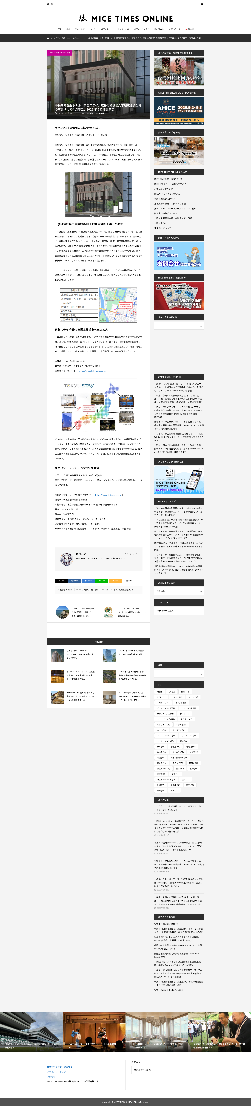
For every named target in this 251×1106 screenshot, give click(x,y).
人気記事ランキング (163, 188)
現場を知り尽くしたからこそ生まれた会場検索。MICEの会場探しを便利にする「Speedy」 (177, 938)
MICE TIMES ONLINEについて (168, 178)
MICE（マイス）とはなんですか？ (170, 183)
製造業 (175, 785)
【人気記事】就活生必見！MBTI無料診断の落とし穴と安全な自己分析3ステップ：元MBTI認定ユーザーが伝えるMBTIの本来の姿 (178, 523)
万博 (183, 741)
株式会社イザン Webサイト (61, 1066)
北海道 (191, 746)
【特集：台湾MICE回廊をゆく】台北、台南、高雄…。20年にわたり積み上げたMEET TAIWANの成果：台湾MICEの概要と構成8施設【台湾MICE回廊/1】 (179, 399)
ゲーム (184, 713)
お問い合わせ (174, 29)
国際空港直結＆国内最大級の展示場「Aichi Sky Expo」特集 (176, 955)
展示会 (178, 763)
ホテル (181, 724)
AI (159, 691)
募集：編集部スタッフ (164, 198)
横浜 (185, 779)
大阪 (194, 752)
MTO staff (69, 590)
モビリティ (179, 730)
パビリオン (163, 724)
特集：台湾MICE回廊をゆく (167, 923)
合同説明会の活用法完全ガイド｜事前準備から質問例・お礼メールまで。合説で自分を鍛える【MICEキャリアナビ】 (178, 569)
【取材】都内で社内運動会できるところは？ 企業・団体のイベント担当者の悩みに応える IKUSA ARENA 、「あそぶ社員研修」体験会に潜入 (178, 448)
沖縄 (160, 785)
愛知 (180, 768)
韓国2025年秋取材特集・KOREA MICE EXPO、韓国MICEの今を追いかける (178, 947)
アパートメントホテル (112, 590)
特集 (68, 29)
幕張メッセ (163, 768)
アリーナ (176, 697)
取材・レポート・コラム (85, 29)
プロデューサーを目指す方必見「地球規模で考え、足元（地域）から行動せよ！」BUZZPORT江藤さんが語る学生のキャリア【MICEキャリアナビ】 (178, 558)
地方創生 (178, 752)
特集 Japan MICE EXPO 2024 (168, 989)
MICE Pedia (159, 29)
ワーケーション (165, 741)
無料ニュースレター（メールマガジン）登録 (175, 208)
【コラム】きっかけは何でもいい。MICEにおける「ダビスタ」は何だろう (177, 808)
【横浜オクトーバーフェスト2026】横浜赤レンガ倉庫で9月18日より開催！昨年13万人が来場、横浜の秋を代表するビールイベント (178, 882)
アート (193, 697)
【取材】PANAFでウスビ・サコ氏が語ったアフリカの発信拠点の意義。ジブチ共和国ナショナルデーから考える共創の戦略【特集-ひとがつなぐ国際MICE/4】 (178, 412)
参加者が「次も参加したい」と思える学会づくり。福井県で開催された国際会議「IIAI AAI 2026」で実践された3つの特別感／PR (179, 425)
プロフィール (129, 554)
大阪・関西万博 (179, 757)
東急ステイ (129, 590)
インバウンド (189, 708)
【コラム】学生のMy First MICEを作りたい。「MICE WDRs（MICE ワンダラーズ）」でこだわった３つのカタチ (179, 437)
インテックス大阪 (166, 708)
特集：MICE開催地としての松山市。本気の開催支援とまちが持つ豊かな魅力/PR (178, 983)
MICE (185, 691)
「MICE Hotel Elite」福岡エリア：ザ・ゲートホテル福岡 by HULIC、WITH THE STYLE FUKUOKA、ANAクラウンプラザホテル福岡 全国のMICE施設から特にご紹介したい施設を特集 (179, 826)
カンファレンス (165, 713)
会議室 (175, 746)
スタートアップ (166, 719)
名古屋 (161, 752)
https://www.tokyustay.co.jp (92, 370)
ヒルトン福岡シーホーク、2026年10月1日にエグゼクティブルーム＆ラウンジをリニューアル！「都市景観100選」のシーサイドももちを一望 (178, 846)
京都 (160, 746)
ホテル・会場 (123, 29)
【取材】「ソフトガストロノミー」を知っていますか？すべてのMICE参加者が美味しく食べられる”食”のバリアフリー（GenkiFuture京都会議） (178, 387)
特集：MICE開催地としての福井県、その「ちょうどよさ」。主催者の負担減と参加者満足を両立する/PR (178, 930)
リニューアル (189, 735)
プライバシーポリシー (57, 1071)
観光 (190, 785)
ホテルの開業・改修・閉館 (59, 52)
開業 (160, 790)
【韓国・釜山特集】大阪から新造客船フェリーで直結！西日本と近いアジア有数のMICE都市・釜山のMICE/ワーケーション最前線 (178, 973)
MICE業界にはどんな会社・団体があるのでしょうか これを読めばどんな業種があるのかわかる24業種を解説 (179, 546)
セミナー (186, 719)
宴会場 (161, 763)
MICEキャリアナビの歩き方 (167, 193)
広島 (122, 590)
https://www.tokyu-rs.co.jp (108, 494)
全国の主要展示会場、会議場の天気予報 (173, 218)
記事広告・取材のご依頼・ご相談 (170, 203)
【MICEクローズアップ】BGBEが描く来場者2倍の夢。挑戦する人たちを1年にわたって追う (177, 963)
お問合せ (51, 1076)
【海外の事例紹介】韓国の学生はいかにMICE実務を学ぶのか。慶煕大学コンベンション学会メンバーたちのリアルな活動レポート (178, 511)
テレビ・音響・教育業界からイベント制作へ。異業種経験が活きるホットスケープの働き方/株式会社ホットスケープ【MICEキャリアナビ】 (178, 535)
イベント (163, 702)
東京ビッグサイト (166, 779)
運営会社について (162, 228)
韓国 (174, 790)
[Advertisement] (173, 350)
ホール (161, 730)
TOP (59, 29)
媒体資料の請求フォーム (165, 213)
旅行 (193, 768)
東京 (161, 774)
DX (172, 691)
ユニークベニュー (166, 735)
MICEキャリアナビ (141, 29)
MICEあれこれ (106, 29)
